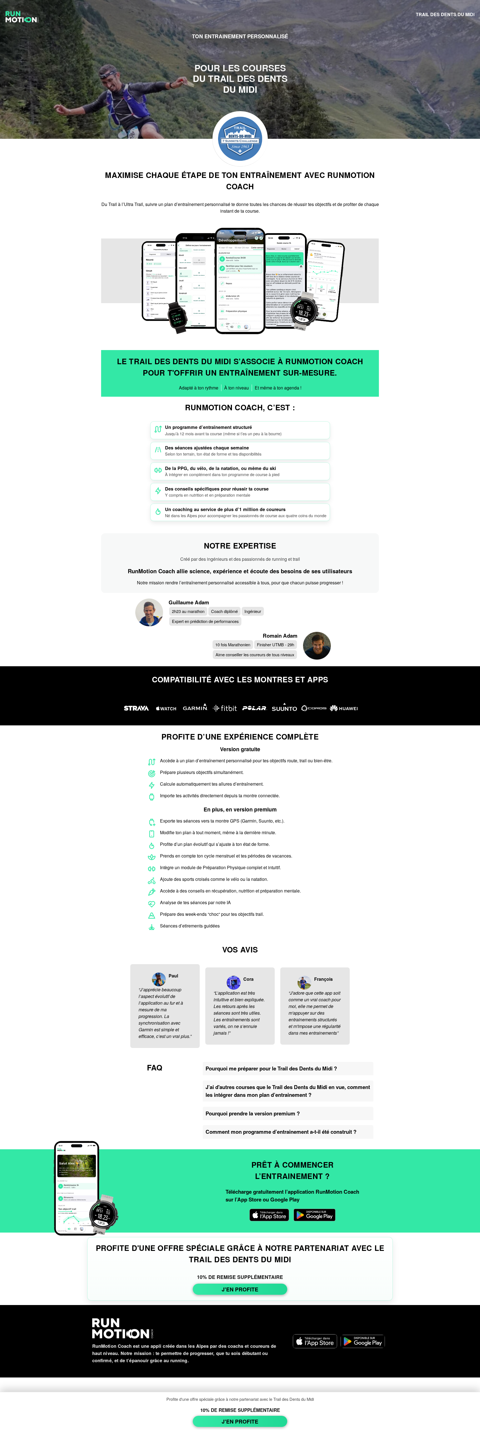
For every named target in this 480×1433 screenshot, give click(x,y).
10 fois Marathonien (232, 644)
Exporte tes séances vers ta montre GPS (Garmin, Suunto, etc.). (222, 821)
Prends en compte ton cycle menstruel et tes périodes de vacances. (226, 856)
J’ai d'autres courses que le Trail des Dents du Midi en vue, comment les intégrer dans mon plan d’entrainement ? (288, 1090)
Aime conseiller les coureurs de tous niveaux (255, 654)
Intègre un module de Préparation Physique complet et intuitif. (220, 867)
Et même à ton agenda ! (278, 387)
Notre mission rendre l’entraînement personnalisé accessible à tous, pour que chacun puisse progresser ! (240, 582)
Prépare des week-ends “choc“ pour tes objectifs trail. (212, 914)
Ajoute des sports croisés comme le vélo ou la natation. (214, 879)
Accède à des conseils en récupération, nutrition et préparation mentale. (230, 891)
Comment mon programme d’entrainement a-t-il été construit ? (281, 1131)
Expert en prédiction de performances (205, 621)
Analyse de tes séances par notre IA (195, 902)
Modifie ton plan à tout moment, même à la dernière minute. (218, 832)
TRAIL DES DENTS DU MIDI (445, 14)
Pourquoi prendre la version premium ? (253, 1113)
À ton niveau (236, 387)
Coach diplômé (224, 611)
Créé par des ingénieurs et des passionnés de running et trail (240, 559)
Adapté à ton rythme (198, 387)
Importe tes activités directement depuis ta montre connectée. (220, 795)
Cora (248, 979)
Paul (173, 975)
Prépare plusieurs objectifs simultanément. (202, 772)
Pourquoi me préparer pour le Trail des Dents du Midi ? (271, 1068)
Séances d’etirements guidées (190, 925)
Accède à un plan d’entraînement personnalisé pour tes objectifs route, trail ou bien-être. (246, 760)
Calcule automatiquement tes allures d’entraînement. (212, 784)
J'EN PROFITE (240, 1289)
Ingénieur (252, 611)
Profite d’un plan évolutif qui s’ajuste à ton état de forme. (215, 844)
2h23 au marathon (188, 611)
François (323, 979)
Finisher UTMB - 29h (275, 644)
